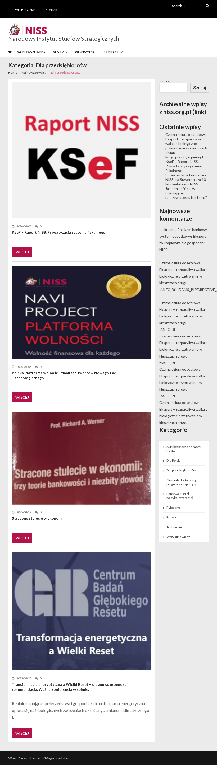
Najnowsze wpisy (31, 52)
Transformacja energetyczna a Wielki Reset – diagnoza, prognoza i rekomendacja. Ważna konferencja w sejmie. (70, 687)
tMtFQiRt (167, 329)
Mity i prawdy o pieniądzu (186, 157)
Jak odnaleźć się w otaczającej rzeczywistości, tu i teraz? (186, 193)
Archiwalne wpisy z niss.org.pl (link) (183, 107)
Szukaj (165, 81)
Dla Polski (173, 460)
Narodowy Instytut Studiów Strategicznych (63, 38)
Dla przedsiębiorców (181, 470)
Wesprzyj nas (25, 9)
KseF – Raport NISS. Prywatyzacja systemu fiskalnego (58, 232)
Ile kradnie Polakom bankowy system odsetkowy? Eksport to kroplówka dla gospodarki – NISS (183, 239)
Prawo (171, 517)
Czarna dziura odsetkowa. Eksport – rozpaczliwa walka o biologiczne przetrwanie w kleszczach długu (186, 143)
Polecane (173, 507)
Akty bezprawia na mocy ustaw (183, 449)
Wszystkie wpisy (178, 537)
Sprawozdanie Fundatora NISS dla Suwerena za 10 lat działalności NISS (185, 179)
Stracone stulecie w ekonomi (37, 518)
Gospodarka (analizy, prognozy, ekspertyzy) (182, 482)
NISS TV (58, 52)
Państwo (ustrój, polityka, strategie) (179, 496)
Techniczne (174, 527)
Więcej (22, 252)
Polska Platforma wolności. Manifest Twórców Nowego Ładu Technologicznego (65, 375)
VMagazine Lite (55, 758)
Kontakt (52, 9)
